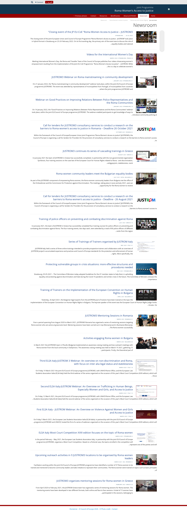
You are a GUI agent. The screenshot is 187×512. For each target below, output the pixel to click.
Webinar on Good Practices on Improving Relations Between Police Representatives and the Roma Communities (84, 101)
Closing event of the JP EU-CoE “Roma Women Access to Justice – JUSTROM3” (90, 31)
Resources (103, 16)
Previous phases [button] (81, 16)
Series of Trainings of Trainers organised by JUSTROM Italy (101, 241)
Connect (40, 2)
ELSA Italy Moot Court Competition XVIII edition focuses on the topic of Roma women (86, 432)
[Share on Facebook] (162, 41)
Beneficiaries (115, 16)
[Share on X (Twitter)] (162, 37)
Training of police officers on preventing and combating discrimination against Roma (86, 219)
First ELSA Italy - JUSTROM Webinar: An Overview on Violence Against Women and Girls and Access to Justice (85, 411)
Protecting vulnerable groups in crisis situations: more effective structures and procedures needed (89, 266)
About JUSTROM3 (130, 16)
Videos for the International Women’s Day (110, 54)
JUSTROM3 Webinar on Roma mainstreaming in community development (92, 77)
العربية (49, 2)
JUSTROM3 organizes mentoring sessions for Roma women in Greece (94, 480)
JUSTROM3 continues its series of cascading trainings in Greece (98, 151)
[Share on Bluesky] (162, 33)
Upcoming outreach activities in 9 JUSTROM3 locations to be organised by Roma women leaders (84, 456)
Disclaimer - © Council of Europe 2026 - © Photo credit (90, 509)
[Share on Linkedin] (162, 45)
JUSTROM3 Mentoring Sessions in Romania (109, 315)
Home (153, 16)
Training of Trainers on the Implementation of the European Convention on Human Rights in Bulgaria (86, 291)
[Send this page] (162, 49)
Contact (93, 16)
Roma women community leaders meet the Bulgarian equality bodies (94, 173)
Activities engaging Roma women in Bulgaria (108, 338)
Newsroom (143, 16)
